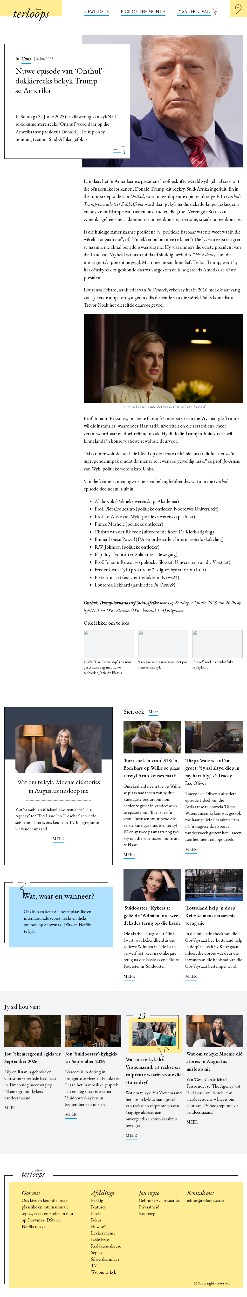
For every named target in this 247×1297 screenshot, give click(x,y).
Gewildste (96, 11)
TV (94, 1265)
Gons (26, 58)
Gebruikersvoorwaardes (159, 1200)
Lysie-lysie (100, 1239)
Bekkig (97, 1200)
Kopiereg (147, 1213)
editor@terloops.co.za (205, 1200)
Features (98, 1207)
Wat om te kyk (103, 1272)
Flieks (96, 1213)
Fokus (96, 1220)
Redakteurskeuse (106, 1246)
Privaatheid (149, 1207)
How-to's (98, 1226)
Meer (153, 711)
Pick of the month (143, 11)
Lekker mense (103, 1233)
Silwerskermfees (105, 1259)
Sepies (96, 1252)
